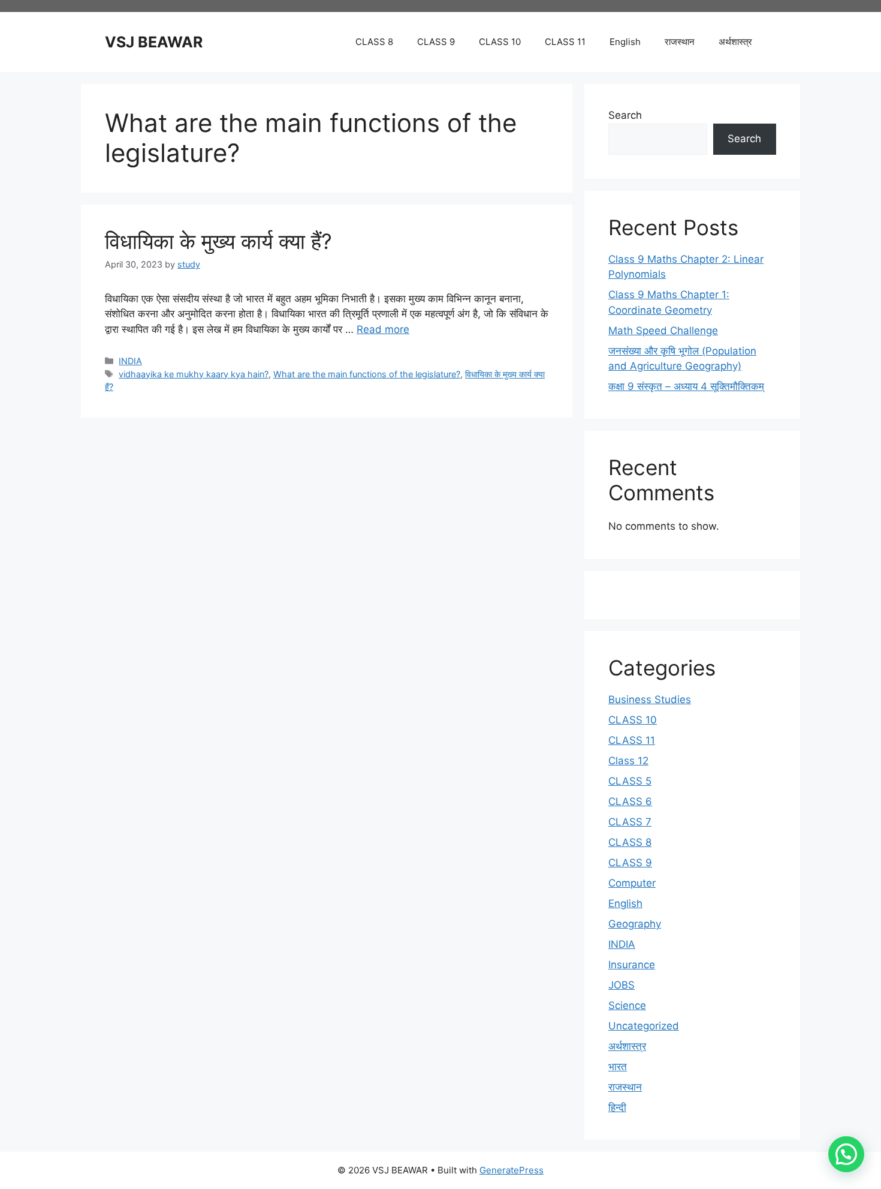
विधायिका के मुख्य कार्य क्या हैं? (218, 241)
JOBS (621, 985)
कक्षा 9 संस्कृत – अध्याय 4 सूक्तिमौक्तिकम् (686, 386)
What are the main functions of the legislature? (366, 374)
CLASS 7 (629, 822)
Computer (632, 883)
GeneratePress (511, 1170)
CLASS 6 (630, 801)
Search (625, 115)
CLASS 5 (629, 781)
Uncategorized (643, 1026)
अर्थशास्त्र (735, 41)
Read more (383, 329)
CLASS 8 (374, 41)
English (625, 41)
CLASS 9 (436, 41)
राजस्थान (680, 41)
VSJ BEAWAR (154, 42)
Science (627, 1005)
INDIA (130, 361)
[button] (846, 1154)
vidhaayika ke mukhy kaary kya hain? (193, 374)
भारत (617, 1067)
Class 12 (628, 761)
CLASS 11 (565, 41)
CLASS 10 (500, 41)
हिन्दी (617, 1107)
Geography (634, 924)
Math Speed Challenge (663, 331)
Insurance (631, 965)
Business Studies (649, 699)
